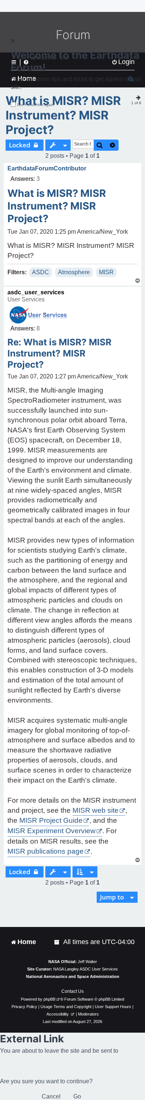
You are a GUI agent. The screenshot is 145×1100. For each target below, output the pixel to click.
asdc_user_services (35, 292)
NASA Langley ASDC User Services (85, 969)
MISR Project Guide (51, 820)
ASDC (40, 272)
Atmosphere (74, 272)
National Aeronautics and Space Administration (72, 976)
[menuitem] (57, 942)
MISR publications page (45, 851)
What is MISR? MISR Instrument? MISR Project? (63, 115)
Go (77, 1096)
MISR (106, 272)
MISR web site (95, 810)
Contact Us (72, 991)
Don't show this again (35, 105)
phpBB (49, 999)
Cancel (51, 1096)
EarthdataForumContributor (46, 168)
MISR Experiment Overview (51, 831)
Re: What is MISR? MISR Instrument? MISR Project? (59, 353)
